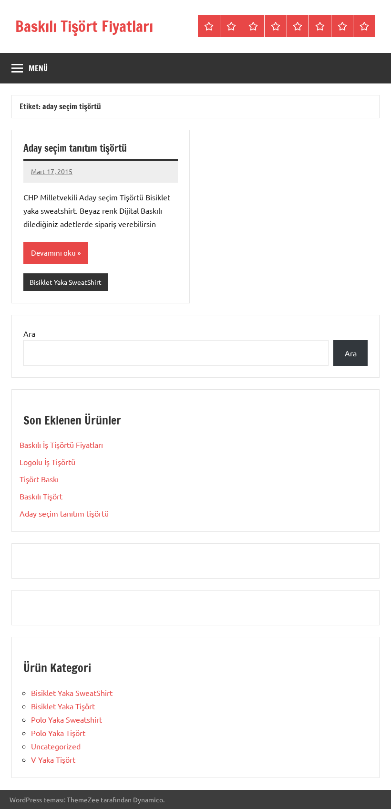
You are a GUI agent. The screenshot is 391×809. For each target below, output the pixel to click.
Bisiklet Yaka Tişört (63, 706)
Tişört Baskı (39, 479)
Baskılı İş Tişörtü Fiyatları (61, 444)
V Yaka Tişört (53, 759)
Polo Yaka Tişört (58, 732)
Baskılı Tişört (41, 496)
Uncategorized (56, 746)
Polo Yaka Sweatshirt (66, 719)
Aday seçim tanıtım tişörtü (75, 148)
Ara (29, 333)
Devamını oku (53, 252)
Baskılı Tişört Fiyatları (84, 26)
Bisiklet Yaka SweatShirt (66, 282)
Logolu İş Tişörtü (47, 462)
